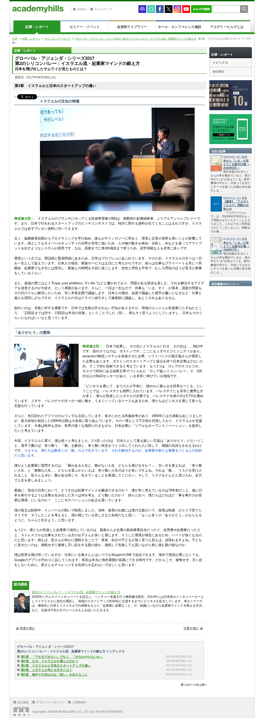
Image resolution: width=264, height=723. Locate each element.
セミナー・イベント (85, 27)
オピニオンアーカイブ (58, 38)
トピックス (220, 62)
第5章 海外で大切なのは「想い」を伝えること (54, 674)
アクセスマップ (103, 9)
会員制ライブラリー (132, 27)
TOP (15, 38)
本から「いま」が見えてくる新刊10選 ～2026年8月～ (236, 164)
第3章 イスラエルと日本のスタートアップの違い (56, 665)
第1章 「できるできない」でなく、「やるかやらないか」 (62, 656)
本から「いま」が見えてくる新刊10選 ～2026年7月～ (236, 246)
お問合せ (82, 9)
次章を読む (191, 628)
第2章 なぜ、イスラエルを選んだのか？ (49, 661)
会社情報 (23, 702)
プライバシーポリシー (50, 702)
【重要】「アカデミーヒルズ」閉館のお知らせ (236, 205)
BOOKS (218, 71)
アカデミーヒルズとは (227, 27)
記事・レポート (37, 27)
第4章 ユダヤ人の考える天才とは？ (46, 670)
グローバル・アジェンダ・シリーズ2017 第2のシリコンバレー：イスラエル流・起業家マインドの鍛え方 (135, 38)
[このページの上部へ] (194, 684)
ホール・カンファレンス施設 (179, 27)
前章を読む (27, 628)
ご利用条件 (79, 702)
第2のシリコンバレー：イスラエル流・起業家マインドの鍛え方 (76, 592)
